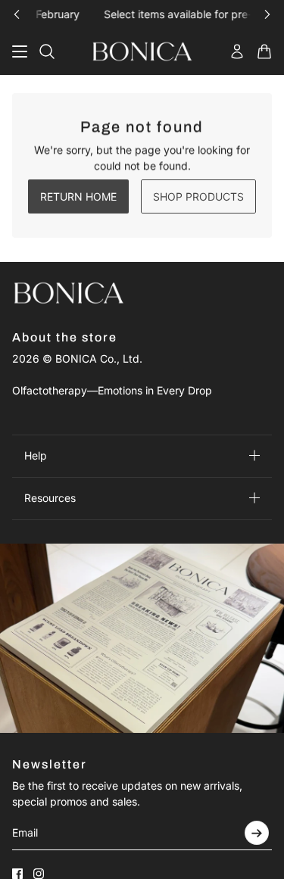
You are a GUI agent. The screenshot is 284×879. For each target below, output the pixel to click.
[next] (267, 14)
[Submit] (257, 833)
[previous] (16, 14)
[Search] (47, 51)
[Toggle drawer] (19, 51)
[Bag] (264, 51)
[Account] (237, 51)
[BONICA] (142, 51)
